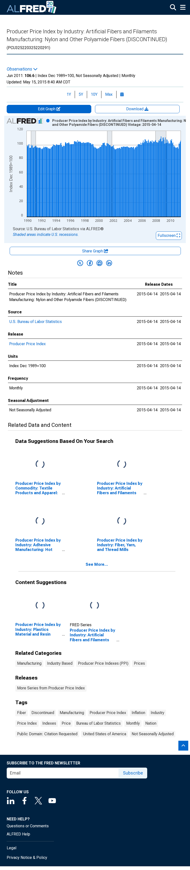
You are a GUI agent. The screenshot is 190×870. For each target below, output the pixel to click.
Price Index (27, 723)
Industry (157, 712)
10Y (94, 94)
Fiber (21, 712)
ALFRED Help (18, 834)
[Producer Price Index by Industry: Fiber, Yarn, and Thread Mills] (121, 521)
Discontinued (42, 712)
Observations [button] (20, 69)
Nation (150, 723)
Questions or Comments (28, 826)
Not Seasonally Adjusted (153, 734)
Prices (139, 663)
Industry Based (59, 663)
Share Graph (93, 251)
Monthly (133, 723)
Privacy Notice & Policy (27, 857)
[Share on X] (80, 263)
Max (109, 94)
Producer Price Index (27, 343)
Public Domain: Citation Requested (47, 734)
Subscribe (133, 772)
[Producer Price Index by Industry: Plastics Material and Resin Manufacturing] (40, 605)
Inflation (138, 712)
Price (66, 723)
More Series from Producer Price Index (51, 688)
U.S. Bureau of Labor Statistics (35, 321)
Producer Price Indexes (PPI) (103, 663)
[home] (31, 7)
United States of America (104, 734)
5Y (81, 94)
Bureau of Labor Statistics (98, 723)
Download (135, 109)
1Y (69, 94)
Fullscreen (167, 235)
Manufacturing (29, 663)
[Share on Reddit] (99, 263)
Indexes (49, 723)
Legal (11, 848)
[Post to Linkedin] (109, 263)
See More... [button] (97, 564)
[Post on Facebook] (90, 263)
